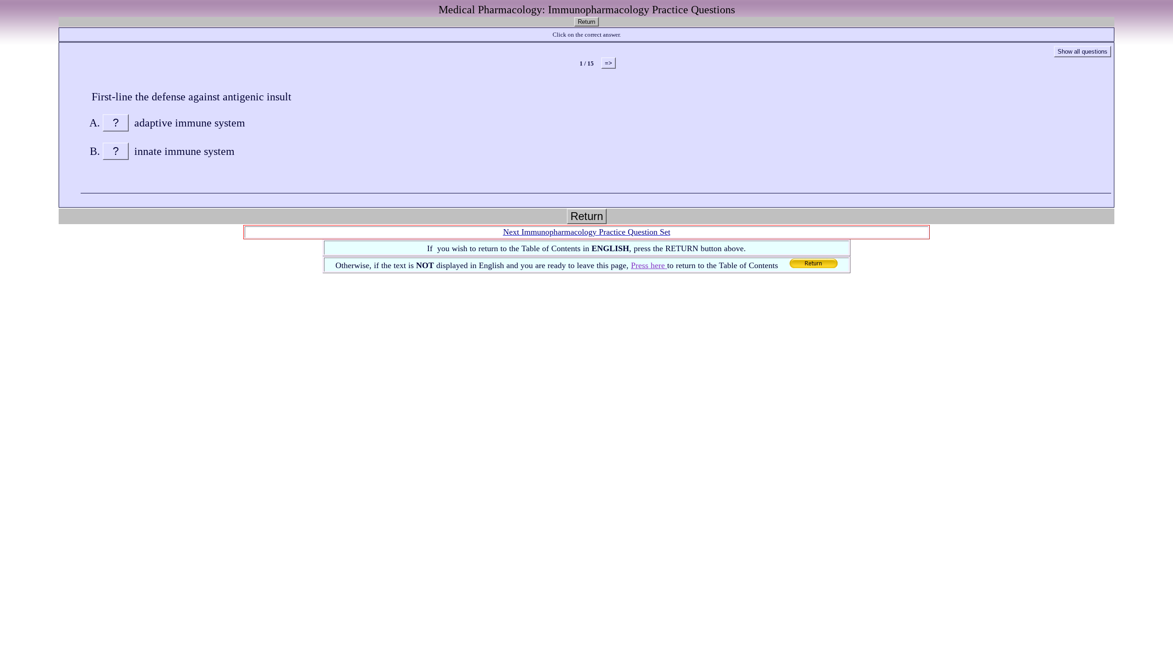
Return (586, 21)
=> (608, 63)
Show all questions (1082, 51)
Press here (649, 265)
